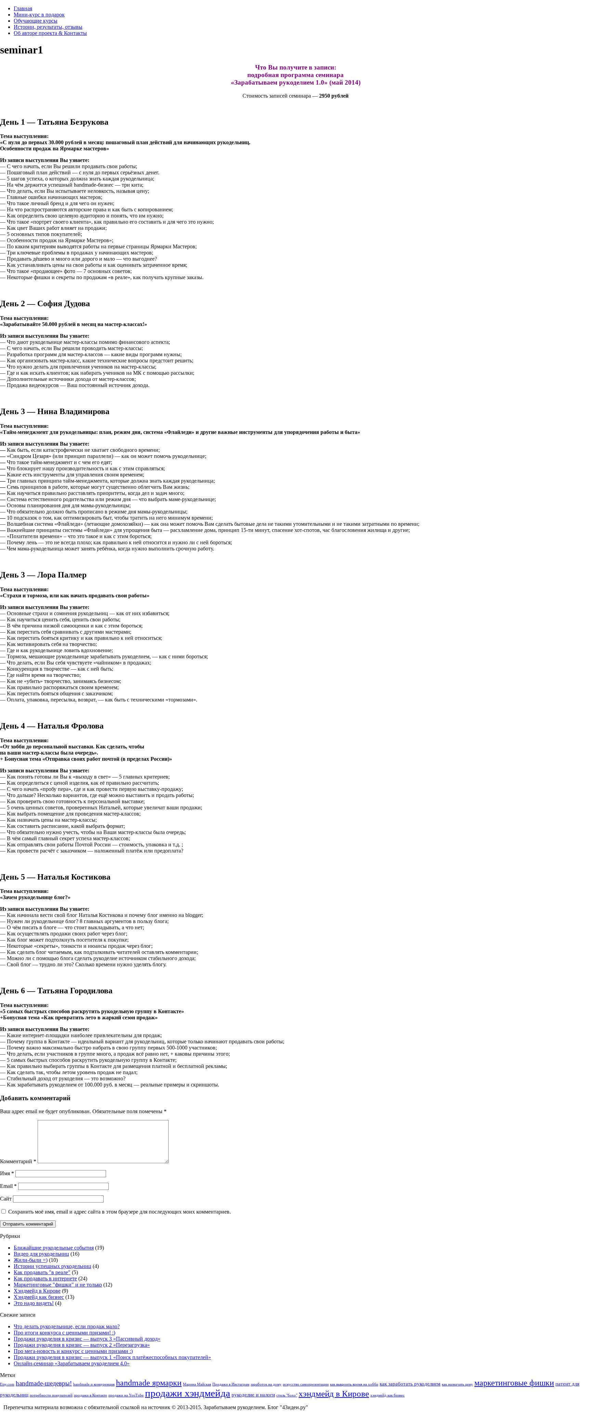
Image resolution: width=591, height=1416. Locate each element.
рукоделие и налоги (253, 1395)
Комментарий (18, 1161)
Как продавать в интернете (45, 1278)
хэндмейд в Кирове (334, 1393)
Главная (23, 8)
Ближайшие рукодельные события (54, 1248)
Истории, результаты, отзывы (48, 27)
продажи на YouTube (126, 1395)
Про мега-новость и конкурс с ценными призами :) (73, 1351)
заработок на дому (266, 1384)
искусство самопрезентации (306, 1384)
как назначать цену (457, 1384)
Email (8, 1186)
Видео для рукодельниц (41, 1254)
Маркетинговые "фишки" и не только (58, 1285)
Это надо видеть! (34, 1303)
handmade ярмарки (149, 1382)
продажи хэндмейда (187, 1393)
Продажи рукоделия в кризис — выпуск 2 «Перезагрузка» (82, 1345)
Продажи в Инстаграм (230, 1384)
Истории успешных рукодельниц (52, 1266)
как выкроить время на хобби (354, 1384)
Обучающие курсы (35, 21)
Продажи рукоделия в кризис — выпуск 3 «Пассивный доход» (87, 1339)
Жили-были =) (31, 1260)
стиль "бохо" (286, 1395)
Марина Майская (197, 1384)
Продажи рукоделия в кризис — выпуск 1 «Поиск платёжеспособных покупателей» (112, 1357)
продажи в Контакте (90, 1395)
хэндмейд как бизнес (387, 1395)
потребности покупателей (51, 1395)
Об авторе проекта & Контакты (50, 33)
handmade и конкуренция (94, 1384)
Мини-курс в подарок (39, 14)
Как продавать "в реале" (42, 1272)
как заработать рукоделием (410, 1384)
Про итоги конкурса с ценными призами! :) (64, 1333)
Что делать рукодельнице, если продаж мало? (67, 1326)
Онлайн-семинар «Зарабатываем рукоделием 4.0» (72, 1363)
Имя (7, 1173)
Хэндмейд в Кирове (37, 1291)
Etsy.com (7, 1384)
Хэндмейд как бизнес (39, 1297)
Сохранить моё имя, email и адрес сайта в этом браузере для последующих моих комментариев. (119, 1212)
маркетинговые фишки (514, 1382)
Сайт (6, 1199)
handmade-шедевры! (44, 1383)
